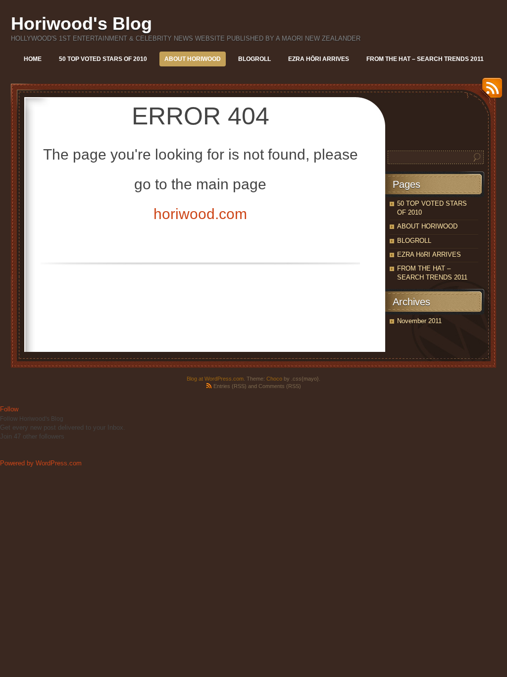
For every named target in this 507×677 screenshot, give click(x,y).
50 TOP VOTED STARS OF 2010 (103, 59)
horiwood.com (200, 214)
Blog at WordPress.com (215, 379)
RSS (489, 91)
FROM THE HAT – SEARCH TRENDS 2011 (425, 59)
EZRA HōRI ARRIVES (318, 59)
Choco (274, 379)
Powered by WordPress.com (41, 463)
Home (33, 59)
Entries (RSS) (230, 386)
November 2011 (419, 321)
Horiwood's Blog (81, 23)
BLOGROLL (254, 59)
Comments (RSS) (279, 386)
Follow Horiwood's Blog (31, 418)
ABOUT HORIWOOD (192, 59)
